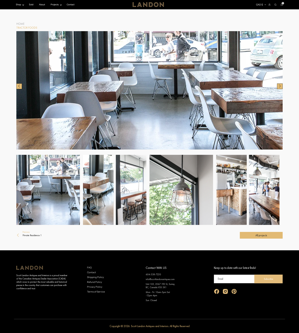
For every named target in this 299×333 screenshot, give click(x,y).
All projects (261, 235)
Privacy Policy (94, 286)
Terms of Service (96, 291)
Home (20, 24)
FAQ (89, 267)
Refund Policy (94, 282)
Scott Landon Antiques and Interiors (149, 326)
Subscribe (268, 279)
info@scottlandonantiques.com (160, 279)
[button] (269, 4)
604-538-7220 (153, 274)
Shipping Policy (95, 277)
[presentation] (19, 86)
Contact (91, 272)
